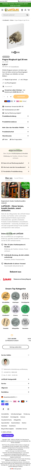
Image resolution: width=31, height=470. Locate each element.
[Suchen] (27, 15)
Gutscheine (12, 426)
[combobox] (15, 15)
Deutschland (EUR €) (10, 397)
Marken (24, 423)
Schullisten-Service (21, 428)
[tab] (8, 178)
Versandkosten (15, 66)
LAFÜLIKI (8, 432)
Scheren (22, 417)
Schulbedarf (6, 20)
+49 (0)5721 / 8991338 (10, 372)
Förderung (27, 414)
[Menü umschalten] (2, 10)
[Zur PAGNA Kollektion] (15, 52)
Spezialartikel (5, 423)
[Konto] (25, 10)
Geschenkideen (15, 423)
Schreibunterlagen (16, 414)
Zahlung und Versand (20, 463)
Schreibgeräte (14, 417)
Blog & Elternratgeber (7, 428)
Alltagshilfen (17, 420)
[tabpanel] (15, 205)
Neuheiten (4, 426)
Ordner (12, 20)
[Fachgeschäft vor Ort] (22, 10)
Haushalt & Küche (6, 420)
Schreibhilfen (5, 414)
